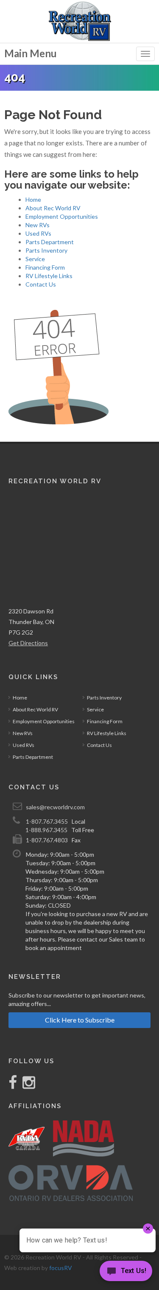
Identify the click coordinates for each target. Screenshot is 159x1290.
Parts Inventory (46, 250)
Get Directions (28, 642)
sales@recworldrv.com (55, 807)
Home (33, 199)
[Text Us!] (126, 1273)
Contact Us (40, 284)
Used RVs (38, 233)
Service (35, 258)
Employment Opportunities (61, 216)
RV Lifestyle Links (49, 275)
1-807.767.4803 (47, 840)
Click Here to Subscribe (79, 1020)
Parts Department (49, 241)
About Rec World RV (53, 208)
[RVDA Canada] (26, 1138)
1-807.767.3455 (47, 821)
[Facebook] (13, 1085)
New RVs (37, 224)
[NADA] (83, 1138)
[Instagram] (26, 1085)
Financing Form (45, 267)
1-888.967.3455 (46, 829)
